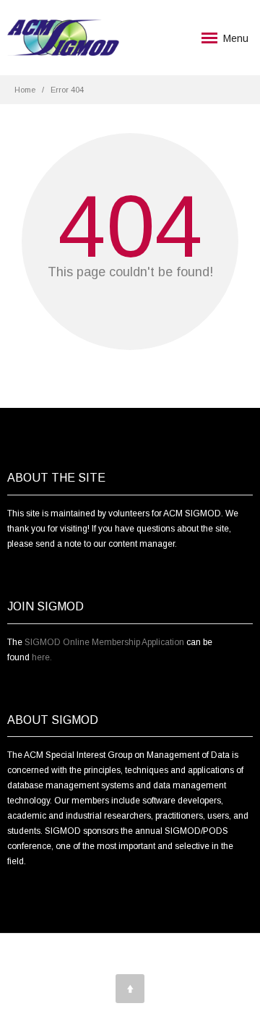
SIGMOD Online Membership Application (104, 642)
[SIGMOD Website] (63, 38)
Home (24, 89)
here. (42, 657)
